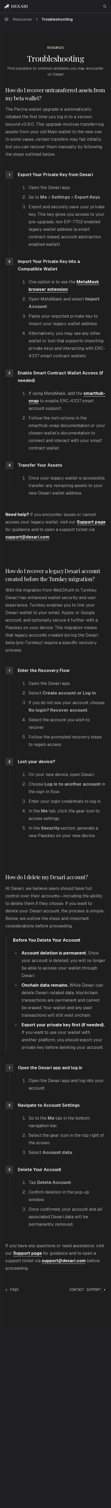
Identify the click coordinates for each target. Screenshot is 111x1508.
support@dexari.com (64, 1261)
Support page (91, 522)
